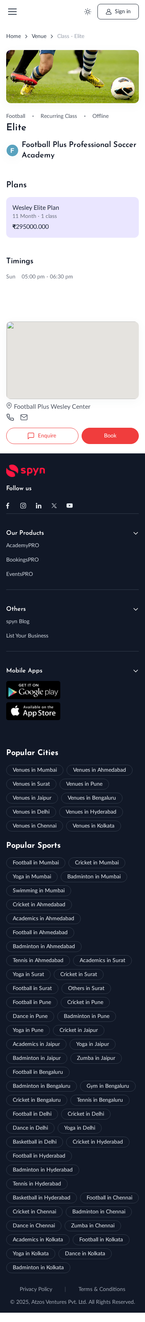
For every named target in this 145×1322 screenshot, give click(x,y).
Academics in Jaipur (36, 1044)
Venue (39, 36)
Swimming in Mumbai (39, 890)
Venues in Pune (84, 784)
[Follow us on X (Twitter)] (54, 505)
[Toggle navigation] (12, 12)
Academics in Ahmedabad (43, 918)
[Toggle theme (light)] (87, 12)
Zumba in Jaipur (96, 1058)
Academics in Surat (102, 960)
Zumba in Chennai (92, 1226)
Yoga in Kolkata (31, 1253)
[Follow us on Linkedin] (38, 505)
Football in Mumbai (36, 863)
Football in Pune (32, 1002)
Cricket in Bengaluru (37, 1100)
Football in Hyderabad (39, 1156)
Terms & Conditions (101, 1289)
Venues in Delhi (31, 812)
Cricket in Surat (78, 974)
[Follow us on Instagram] (23, 505)
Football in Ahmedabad (40, 932)
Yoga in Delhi (79, 1128)
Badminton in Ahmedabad (44, 946)
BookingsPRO (22, 560)
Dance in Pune (30, 1016)
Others (16, 609)
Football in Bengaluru (38, 1072)
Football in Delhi (32, 1114)
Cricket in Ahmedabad (39, 904)
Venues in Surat (31, 784)
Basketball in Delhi (34, 1142)
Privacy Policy (36, 1289)
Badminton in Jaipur (37, 1058)
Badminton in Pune (86, 1016)
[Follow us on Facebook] (7, 505)
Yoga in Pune (28, 1030)
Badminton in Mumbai (94, 877)
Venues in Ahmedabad (99, 770)
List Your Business (27, 636)
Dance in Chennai (34, 1226)
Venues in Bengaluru (92, 798)
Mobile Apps (24, 671)
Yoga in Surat (28, 974)
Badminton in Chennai (98, 1212)
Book (110, 436)
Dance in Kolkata (85, 1253)
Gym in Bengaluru (108, 1086)
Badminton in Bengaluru (41, 1086)
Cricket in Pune (85, 1002)
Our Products (25, 533)
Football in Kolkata (101, 1240)
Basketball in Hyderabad (41, 1198)
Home (13, 36)
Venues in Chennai (34, 826)
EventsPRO (19, 574)
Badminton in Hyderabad (43, 1170)
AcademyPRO (22, 545)
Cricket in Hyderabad (98, 1142)
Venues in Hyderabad (91, 812)
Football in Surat (32, 988)
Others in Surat (86, 988)
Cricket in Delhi (86, 1114)
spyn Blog (17, 621)
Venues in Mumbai (35, 770)
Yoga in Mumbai (32, 877)
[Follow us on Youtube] (69, 505)
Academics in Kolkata (38, 1240)
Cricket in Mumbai (97, 863)
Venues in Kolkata (93, 826)
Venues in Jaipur (32, 798)
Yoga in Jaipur (92, 1044)
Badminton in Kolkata (38, 1267)
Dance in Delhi (30, 1128)
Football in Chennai (109, 1198)
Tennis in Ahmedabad (38, 960)
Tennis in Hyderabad (37, 1184)
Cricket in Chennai (34, 1212)
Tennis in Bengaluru (100, 1100)
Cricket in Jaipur (79, 1030)
